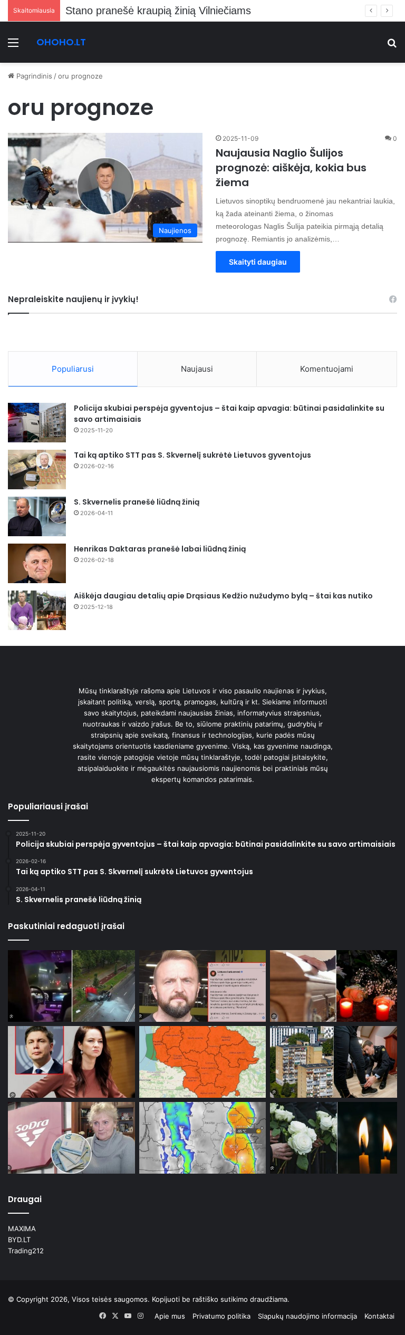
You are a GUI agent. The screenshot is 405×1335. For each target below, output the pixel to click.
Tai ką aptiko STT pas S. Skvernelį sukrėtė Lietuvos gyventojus (192, 455)
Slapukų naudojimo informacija (307, 1316)
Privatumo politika (221, 1316)
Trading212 (26, 1250)
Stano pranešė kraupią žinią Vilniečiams (158, 10)
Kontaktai (379, 1316)
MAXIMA (22, 1228)
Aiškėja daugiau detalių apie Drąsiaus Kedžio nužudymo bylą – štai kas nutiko (223, 596)
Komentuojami (326, 369)
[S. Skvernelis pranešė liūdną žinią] (37, 516)
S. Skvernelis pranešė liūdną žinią (136, 502)
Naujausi (197, 369)
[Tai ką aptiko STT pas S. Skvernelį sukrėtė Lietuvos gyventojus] (37, 469)
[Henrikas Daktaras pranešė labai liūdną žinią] (37, 563)
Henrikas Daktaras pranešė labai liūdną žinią (160, 549)
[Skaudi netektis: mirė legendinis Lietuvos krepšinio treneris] (333, 1138)
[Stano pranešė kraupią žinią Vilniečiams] (202, 986)
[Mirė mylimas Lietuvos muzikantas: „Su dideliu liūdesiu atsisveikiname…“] (333, 986)
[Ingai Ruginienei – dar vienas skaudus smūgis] (71, 1062)
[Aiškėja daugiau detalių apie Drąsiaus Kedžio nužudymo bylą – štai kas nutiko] (37, 610)
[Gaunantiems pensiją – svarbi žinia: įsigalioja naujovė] (71, 1138)
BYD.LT (19, 1239)
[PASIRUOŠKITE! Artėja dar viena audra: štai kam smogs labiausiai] (202, 1138)
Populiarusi (73, 369)
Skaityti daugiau (258, 261)
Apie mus (170, 1316)
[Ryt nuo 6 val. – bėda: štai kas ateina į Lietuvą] (202, 1062)
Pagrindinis (33, 76)
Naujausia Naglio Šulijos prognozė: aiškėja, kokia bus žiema (291, 168)
